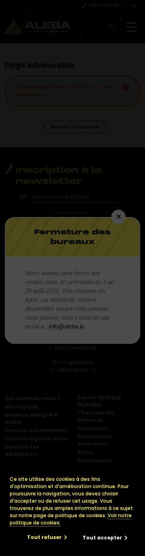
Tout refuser (44, 537)
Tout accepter (102, 537)
